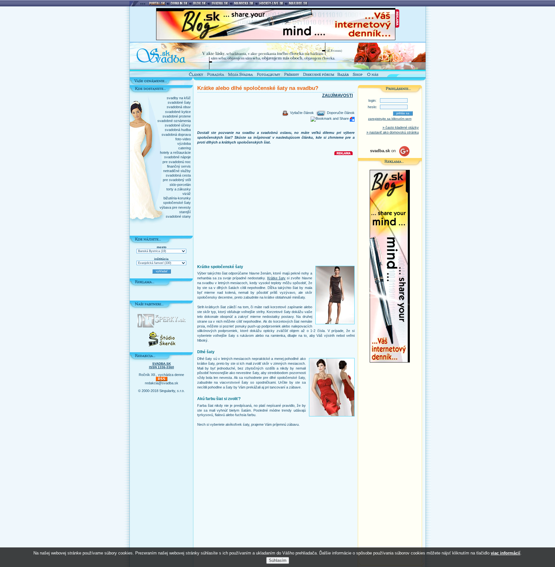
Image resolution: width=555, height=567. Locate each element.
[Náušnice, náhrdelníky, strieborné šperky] (161, 326)
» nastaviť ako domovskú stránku (392, 132)
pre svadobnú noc (177, 162)
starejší (185, 212)
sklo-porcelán (180, 185)
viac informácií (505, 553)
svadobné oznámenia (174, 121)
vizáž (186, 194)
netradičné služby (177, 171)
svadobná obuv (179, 107)
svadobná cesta (178, 175)
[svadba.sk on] (390, 155)
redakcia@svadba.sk (161, 383)
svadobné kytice (178, 112)
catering (184, 148)
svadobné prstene (177, 116)
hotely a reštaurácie (175, 152)
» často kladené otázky (401, 127)
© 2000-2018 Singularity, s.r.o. (161, 391)
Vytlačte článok (301, 113)
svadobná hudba (178, 130)
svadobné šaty (179, 102)
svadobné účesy (178, 125)
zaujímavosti (337, 95)
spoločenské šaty (177, 203)
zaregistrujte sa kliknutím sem (389, 118)
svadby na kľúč (179, 98)
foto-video (183, 139)
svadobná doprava (176, 134)
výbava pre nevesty (175, 207)
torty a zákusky (178, 189)
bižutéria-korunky (177, 198)
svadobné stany (178, 216)
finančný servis (179, 166)
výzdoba (184, 143)
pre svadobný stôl (177, 180)
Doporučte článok (340, 113)
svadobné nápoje (177, 157)
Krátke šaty (276, 278)
